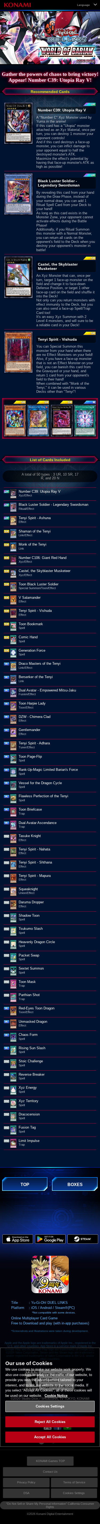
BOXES (75, 1184)
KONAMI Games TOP (50, 1461)
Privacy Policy (26, 1482)
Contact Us (50, 1471)
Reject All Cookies (50, 1422)
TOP (25, 1184)
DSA (26, 1493)
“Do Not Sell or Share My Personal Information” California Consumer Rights (50, 1505)
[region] (50, 1397)
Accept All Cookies (50, 1437)
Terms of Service (74, 1482)
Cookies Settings (74, 1493)
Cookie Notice (56, 1396)
